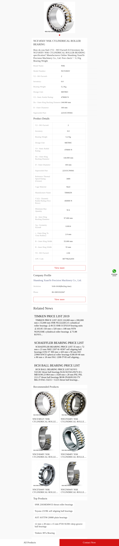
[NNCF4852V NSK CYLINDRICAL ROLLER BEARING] (45, 416)
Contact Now (89, 542)
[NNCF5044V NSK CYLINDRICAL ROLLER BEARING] (45, 487)
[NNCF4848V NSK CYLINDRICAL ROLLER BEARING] (73, 451)
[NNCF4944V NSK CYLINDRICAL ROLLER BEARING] (73, 487)
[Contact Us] (114, 273)
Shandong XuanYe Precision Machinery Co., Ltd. (57, 280)
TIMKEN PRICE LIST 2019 (51, 316)
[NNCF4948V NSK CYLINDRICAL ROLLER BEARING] (45, 451)
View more (59, 268)
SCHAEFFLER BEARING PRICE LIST (59, 343)
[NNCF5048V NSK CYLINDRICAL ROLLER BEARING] (73, 416)
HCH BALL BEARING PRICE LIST (57, 365)
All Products (30, 542)
